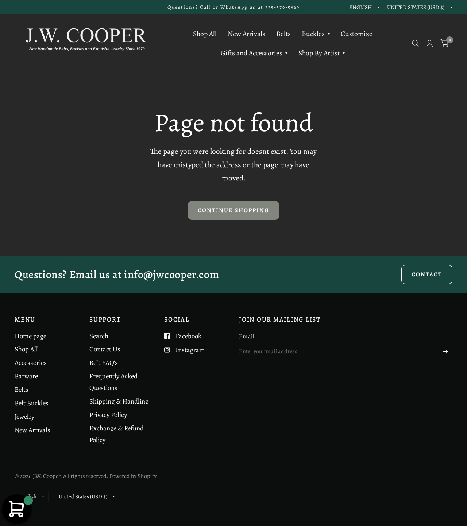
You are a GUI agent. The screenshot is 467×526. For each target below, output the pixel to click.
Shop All (205, 34)
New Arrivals (246, 34)
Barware (26, 376)
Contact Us (104, 349)
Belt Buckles (32, 403)
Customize (357, 34)
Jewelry (24, 416)
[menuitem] (205, 33)
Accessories (31, 362)
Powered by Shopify (133, 476)
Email (247, 336)
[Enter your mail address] (445, 351)
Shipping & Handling (118, 401)
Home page (30, 335)
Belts (283, 34)
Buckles (313, 34)
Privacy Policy (108, 414)
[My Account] (429, 43)
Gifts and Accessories (251, 53)
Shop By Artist (319, 53)
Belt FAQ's (103, 362)
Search (98, 335)
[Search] (415, 43)
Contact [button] (427, 274)
